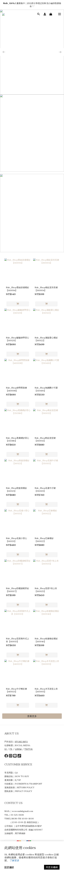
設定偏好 (9, 867)
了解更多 (14, 860)
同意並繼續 (52, 867)
